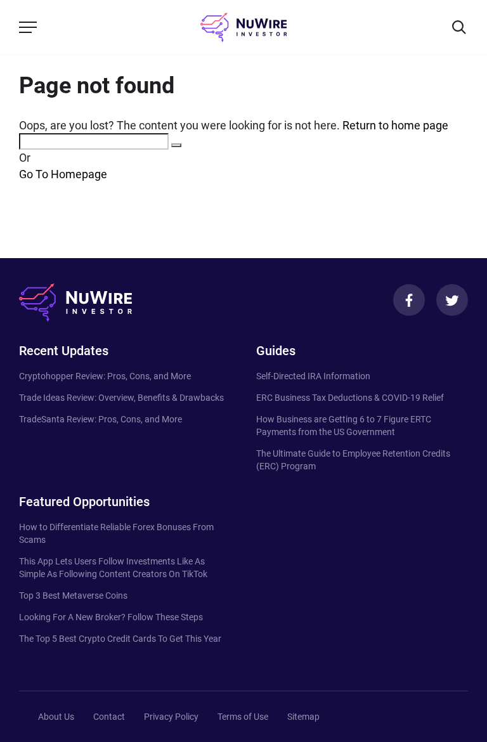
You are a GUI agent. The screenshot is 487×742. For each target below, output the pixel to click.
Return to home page (395, 125)
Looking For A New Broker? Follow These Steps (111, 617)
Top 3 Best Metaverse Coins (73, 595)
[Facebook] (409, 300)
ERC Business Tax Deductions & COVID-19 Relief (350, 398)
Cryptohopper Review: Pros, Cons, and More (105, 376)
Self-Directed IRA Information (313, 376)
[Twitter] (452, 300)
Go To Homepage (63, 174)
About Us (56, 717)
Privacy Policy (171, 717)
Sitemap (303, 717)
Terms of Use (243, 717)
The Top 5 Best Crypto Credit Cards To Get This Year (120, 639)
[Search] (459, 27)
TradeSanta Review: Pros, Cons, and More (100, 419)
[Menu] (28, 27)
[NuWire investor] (243, 27)
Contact (109, 717)
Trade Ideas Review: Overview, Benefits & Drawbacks (121, 398)
